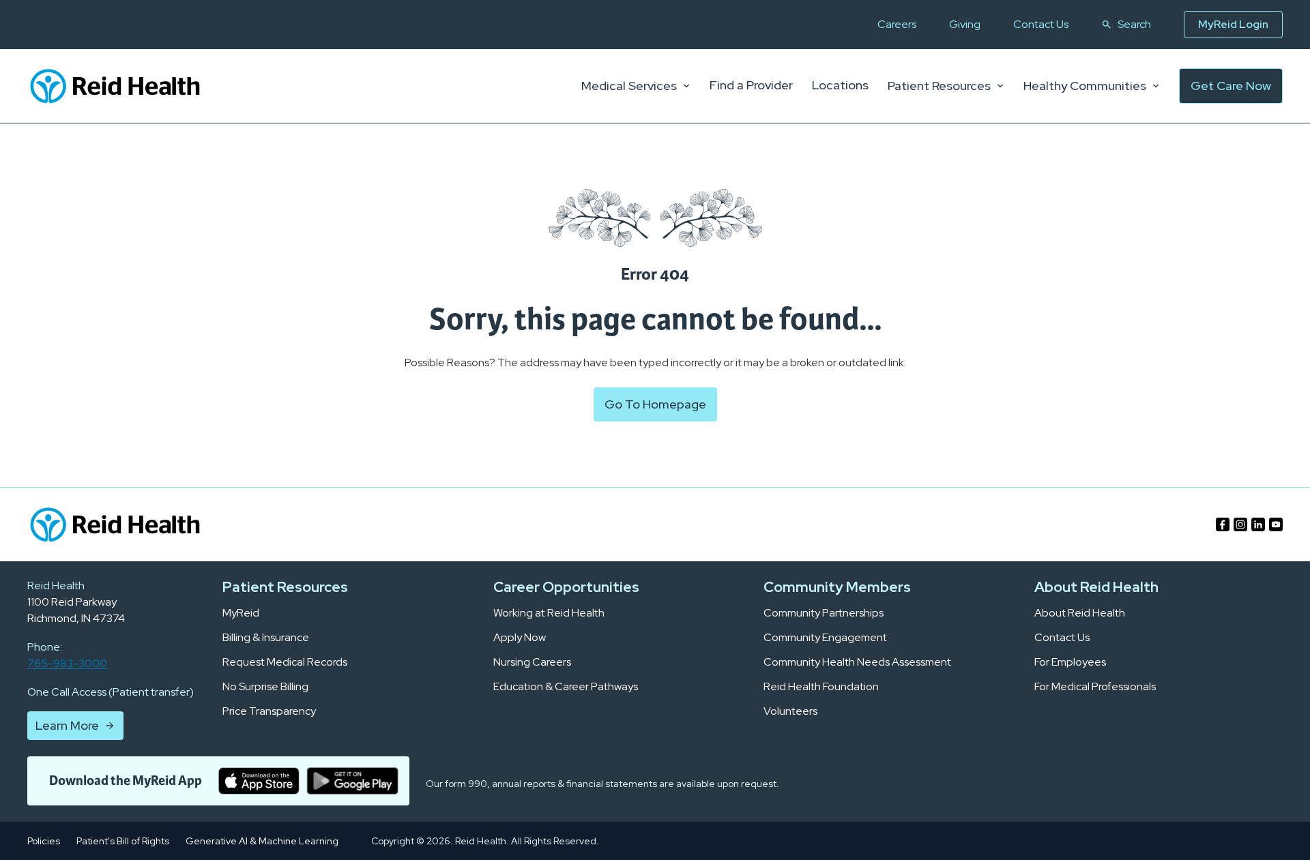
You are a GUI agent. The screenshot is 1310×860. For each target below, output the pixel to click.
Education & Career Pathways (565, 686)
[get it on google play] (352, 781)
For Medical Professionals (1095, 686)
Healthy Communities (1084, 86)
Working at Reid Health (549, 613)
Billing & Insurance (265, 637)
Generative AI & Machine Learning (262, 841)
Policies (43, 841)
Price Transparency (269, 711)
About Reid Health (1079, 613)
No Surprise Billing (265, 686)
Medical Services (629, 86)
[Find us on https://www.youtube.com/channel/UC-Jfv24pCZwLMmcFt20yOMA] (1276, 524)
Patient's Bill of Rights (122, 841)
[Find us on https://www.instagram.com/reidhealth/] (1240, 524)
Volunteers (790, 711)
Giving (964, 24)
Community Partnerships (823, 613)
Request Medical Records (284, 662)
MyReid (240, 613)
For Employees (1070, 662)
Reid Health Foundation (821, 686)
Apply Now (519, 637)
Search (1134, 24)
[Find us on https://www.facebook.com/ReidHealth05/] (1222, 524)
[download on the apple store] (259, 781)
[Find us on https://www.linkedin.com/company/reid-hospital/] (1258, 524)
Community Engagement (825, 637)
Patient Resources (939, 86)
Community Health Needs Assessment (857, 662)
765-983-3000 (67, 663)
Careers (896, 24)
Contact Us (1040, 24)
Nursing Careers (532, 662)
